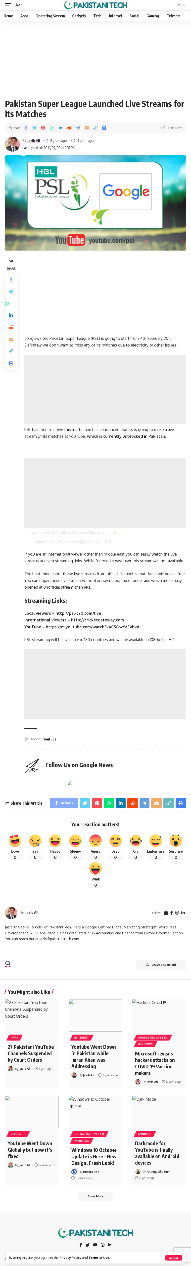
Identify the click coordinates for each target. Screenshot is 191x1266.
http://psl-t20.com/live (78, 613)
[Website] (166, 913)
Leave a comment (163, 964)
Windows (145, 1044)
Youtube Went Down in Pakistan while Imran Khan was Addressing (93, 1056)
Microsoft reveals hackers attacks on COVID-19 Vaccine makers (155, 1063)
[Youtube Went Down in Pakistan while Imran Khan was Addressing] (95, 1015)
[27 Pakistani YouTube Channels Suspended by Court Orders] (32, 1015)
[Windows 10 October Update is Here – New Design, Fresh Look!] (95, 1112)
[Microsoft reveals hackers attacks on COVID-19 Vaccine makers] (159, 1015)
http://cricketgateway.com (97, 619)
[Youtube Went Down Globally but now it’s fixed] (32, 1112)
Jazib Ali (33, 140)
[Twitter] (87, 1245)
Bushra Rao (91, 1172)
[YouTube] (95, 1245)
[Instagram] (177, 913)
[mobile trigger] (9, 5)
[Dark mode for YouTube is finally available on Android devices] (159, 1112)
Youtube (49, 739)
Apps (14, 1037)
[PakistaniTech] (95, 5)
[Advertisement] (95, 58)
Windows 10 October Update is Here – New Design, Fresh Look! (94, 1156)
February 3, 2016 (98, 541)
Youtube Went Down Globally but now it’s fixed (30, 1149)
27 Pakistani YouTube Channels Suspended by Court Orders (31, 1053)
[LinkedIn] (183, 913)
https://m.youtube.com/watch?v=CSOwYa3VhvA (93, 626)
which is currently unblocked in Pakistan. (126, 436)
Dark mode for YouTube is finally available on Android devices (157, 1153)
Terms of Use (99, 1258)
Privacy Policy (70, 1258)
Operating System (153, 1037)
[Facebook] (171, 913)
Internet (81, 1037)
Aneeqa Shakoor (158, 1172)
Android (145, 1134)
